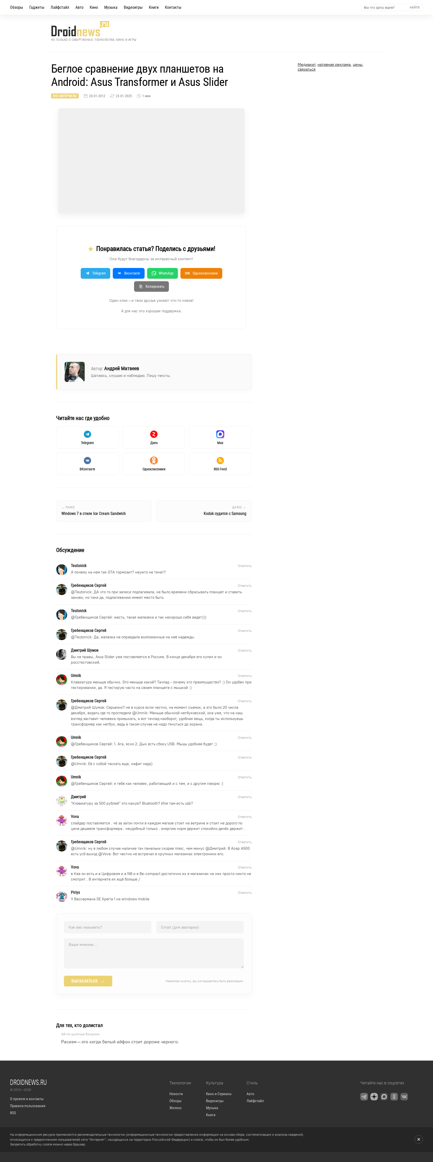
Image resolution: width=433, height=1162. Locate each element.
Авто (79, 7)
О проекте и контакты (27, 1099)
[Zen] (374, 1096)
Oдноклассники (201, 273)
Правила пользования (27, 1106)
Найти (414, 7)
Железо (175, 1108)
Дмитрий (217, 848)
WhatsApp (166, 273)
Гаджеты (36, 7)
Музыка (111, 7)
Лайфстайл (60, 7)
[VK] (404, 1096)
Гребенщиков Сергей (93, 617)
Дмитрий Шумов (89, 707)
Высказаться (88, 980)
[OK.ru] (394, 1096)
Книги (154, 7)
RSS (13, 1113)
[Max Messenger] (384, 1096)
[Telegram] (364, 1096)
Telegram (99, 273)
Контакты (173, 7)
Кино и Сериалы (219, 1094)
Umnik (141, 713)
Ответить (245, 566)
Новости (176, 1094)
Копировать (155, 286)
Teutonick (83, 592)
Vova (106, 854)
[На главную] (94, 28)
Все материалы (65, 96)
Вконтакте (132, 273)
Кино (94, 7)
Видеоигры (133, 7)
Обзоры (16, 7)
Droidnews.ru (28, 1082)
